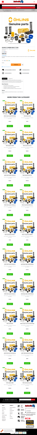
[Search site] (34, 5)
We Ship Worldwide (25, 73)
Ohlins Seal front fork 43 (27, 145)
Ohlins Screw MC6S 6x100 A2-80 (27, 204)
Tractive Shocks (4, 415)
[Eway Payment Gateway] (30, 422)
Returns (11, 408)
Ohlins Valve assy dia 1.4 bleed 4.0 (10, 204)
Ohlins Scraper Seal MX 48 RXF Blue (10, 116)
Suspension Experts (26, 69)
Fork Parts (3, 407)
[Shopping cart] (34, 1)
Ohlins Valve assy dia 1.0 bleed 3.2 (10, 293)
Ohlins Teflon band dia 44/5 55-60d (27, 353)
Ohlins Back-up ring (27, 116)
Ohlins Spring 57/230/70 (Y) (27, 175)
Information (10, 78)
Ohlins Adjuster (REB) (9, 382)
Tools (3, 410)
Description (5, 78)
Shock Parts (4, 408)
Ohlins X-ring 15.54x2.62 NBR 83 (27, 234)
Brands (3, 413)
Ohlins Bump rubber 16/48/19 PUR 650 (27, 293)
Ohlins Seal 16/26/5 (10, 323)
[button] (22, 64)
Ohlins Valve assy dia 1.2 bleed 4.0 (10, 175)
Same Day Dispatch (8, 73)
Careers (11, 416)
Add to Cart (10, 155)
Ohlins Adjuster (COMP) (10, 145)
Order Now (16, 64)
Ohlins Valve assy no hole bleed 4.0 (10, 353)
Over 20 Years (22, 406)
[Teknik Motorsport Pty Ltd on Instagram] (29, 418)
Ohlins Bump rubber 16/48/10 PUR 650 (27, 264)
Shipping (11, 413)
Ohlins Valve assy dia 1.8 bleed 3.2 (9, 264)
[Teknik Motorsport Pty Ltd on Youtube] (27, 418)
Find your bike (18, 7)
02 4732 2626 (28, 410)
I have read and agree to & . (26, 401)
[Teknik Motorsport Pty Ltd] (18, 1)
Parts (3, 405)
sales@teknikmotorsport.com (30, 412)
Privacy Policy (31, 401)
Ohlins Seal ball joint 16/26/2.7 (10, 234)
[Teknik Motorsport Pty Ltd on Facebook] (26, 418)
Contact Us (11, 418)
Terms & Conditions (27, 401)
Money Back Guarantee (23, 413)
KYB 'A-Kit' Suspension (3, 417)
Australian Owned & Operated (10, 69)
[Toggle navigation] (3, 2)
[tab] (4, 79)
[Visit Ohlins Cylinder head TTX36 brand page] (31, 50)
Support (11, 405)
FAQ (10, 415)
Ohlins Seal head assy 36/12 (27, 382)
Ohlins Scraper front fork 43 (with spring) (27, 323)
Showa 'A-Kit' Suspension (4, 420)
